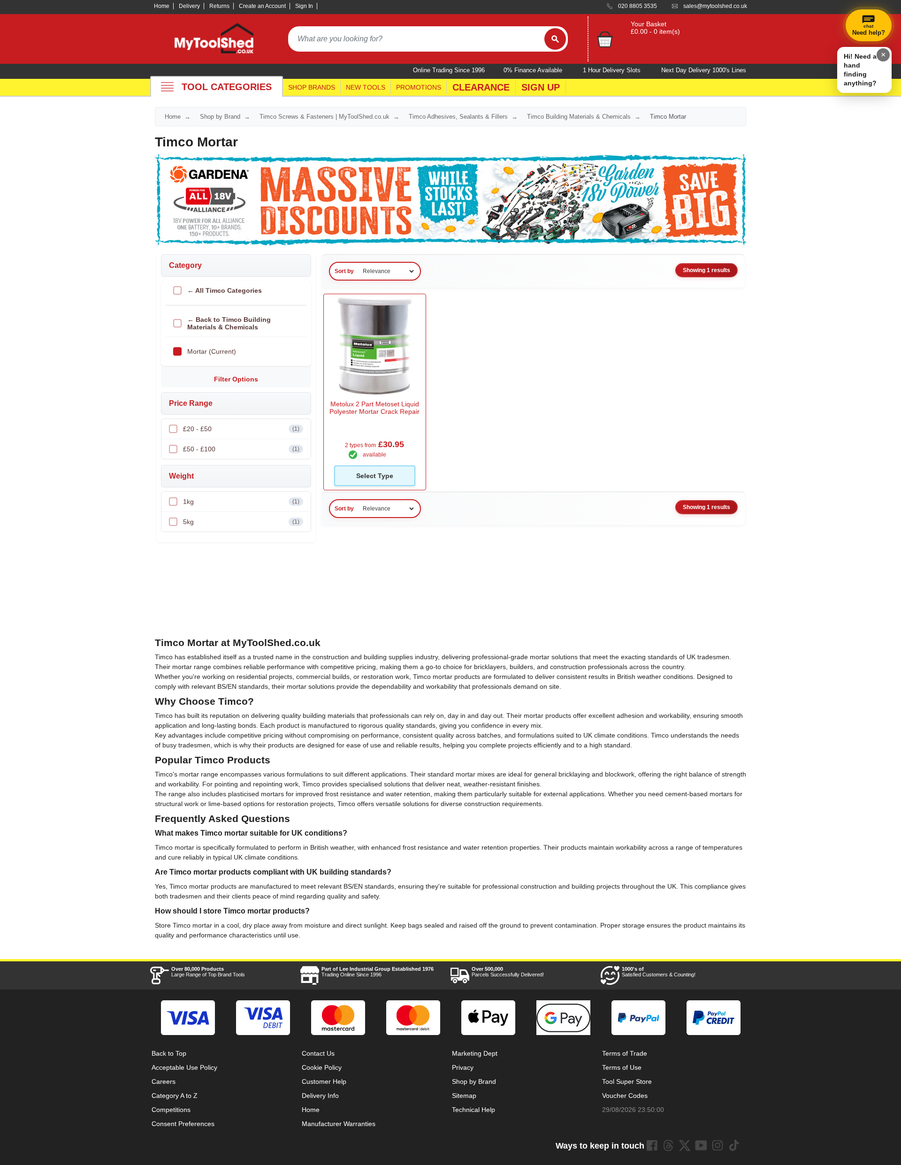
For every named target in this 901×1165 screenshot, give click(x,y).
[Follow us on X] (684, 1145)
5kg (241, 521)
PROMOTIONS (418, 87)
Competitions (171, 1109)
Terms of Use (621, 1067)
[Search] (555, 39)
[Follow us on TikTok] (733, 1145)
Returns (219, 6)
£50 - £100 (241, 449)
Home (161, 6)
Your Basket (648, 24)
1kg (241, 501)
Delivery (189, 6)
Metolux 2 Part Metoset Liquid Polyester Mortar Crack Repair (374, 407)
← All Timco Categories (224, 290)
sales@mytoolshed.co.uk (715, 6)
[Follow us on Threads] (668, 1145)
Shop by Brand (220, 116)
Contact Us (318, 1053)
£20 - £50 (241, 429)
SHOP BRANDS (311, 87)
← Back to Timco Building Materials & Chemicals (229, 323)
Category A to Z (175, 1095)
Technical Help (473, 1109)
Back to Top (169, 1053)
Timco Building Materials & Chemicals (579, 116)
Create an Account (262, 6)
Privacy (462, 1067)
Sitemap (464, 1095)
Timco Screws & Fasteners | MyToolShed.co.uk (324, 116)
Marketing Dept (474, 1053)
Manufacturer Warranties (338, 1123)
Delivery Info (320, 1095)
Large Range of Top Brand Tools (208, 971)
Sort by (344, 271)
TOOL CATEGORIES (227, 87)
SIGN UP (540, 87)
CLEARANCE (481, 87)
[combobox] (416, 39)
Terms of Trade (624, 1053)
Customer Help (324, 1081)
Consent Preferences (183, 1123)
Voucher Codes (625, 1095)
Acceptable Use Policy (184, 1067)
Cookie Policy (322, 1067)
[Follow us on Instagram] (717, 1145)
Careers (164, 1081)
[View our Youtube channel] (701, 1145)
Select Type (374, 476)
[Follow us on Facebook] (651, 1145)
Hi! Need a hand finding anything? (860, 70)
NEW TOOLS (365, 87)
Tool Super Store (627, 1081)
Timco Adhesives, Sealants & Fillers (458, 116)
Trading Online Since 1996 (377, 971)
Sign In (304, 6)
